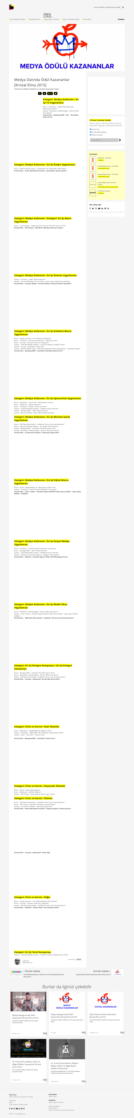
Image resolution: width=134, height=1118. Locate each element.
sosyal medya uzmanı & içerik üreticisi (108, 187)
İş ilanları (93, 154)
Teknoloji (61, 1102)
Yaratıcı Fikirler (53, 1096)
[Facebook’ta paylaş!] (40, 93)
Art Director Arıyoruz (104, 191)
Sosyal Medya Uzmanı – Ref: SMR (108, 166)
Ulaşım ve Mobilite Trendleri (71, 19)
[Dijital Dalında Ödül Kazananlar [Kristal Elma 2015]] (106, 1001)
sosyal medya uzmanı (103, 168)
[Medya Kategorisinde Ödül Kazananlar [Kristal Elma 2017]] (28, 1001)
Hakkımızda (12, 1100)
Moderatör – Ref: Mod (104, 158)
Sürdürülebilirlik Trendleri (17, 19)
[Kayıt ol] (120, 140)
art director (101, 193)
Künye (11, 1102)
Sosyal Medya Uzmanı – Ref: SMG (108, 174)
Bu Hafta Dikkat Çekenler (99, 132)
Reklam (51, 1102)
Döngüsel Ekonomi (34, 19)
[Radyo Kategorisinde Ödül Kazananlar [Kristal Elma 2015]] (67, 1001)
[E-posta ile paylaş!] (55, 93)
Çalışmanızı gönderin (54, 1106)
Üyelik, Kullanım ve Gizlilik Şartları (18, 1104)
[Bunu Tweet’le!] (44, 93)
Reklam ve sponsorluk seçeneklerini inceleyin (61, 1110)
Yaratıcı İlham (87, 19)
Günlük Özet (95, 129)
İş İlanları (121, 19)
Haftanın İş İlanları (97, 135)
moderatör (101, 160)
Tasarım (56, 1102)
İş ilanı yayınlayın (53, 1108)
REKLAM (79, 959)
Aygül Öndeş (26, 961)
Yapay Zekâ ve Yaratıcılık (51, 19)
